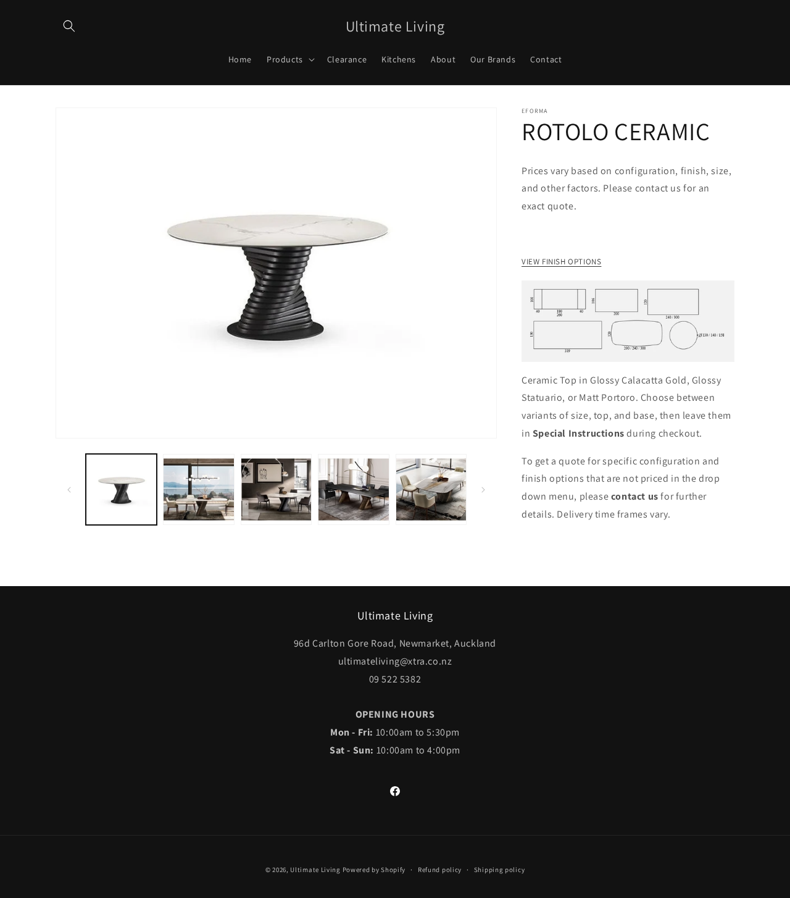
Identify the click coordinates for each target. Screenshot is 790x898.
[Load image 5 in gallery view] (431, 489)
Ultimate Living (315, 869)
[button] (69, 26)
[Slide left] (69, 489)
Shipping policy (499, 869)
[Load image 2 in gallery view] (198, 489)
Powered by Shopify (374, 869)
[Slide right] (483, 489)
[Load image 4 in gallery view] (353, 489)
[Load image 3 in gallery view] (276, 489)
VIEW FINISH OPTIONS (561, 261)
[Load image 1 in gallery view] (121, 489)
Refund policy (440, 869)
